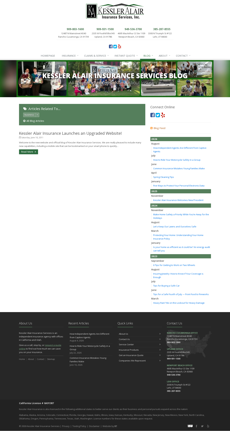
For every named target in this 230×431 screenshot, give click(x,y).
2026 (154, 139)
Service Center (126, 344)
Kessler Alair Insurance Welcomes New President (178, 200)
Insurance (70, 55)
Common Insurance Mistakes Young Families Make (179, 168)
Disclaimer (94, 426)
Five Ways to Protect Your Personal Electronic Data (178, 185)
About (164, 55)
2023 (154, 256)
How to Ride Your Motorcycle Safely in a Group (177, 159)
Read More (27, 151)
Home (22, 359)
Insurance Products (129, 349)
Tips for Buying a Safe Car (166, 285)
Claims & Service (96, 55)
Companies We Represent (132, 360)
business (29, 114)
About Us (123, 333)
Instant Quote (126, 55)
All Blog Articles (35, 120)
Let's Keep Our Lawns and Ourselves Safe (174, 226)
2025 (154, 191)
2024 (154, 205)
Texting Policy (79, 426)
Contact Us (124, 339)
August (155, 143)
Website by (110, 426)
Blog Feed (159, 128)
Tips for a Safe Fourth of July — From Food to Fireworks (181, 294)
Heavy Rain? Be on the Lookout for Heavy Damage (179, 302)
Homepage (48, 55)
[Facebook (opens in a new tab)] (110, 46)
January (155, 181)
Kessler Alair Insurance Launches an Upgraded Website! (70, 133)
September (157, 260)
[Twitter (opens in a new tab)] (115, 46)
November (157, 195)
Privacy (66, 426)
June (153, 164)
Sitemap (51, 359)
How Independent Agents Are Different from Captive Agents (89, 337)
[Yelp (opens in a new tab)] (119, 46)
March (155, 230)
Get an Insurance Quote (131, 355)
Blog (148, 55)
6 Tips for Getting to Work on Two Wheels (174, 265)
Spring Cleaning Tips (163, 177)
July (153, 155)
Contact (183, 55)
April (154, 172)
